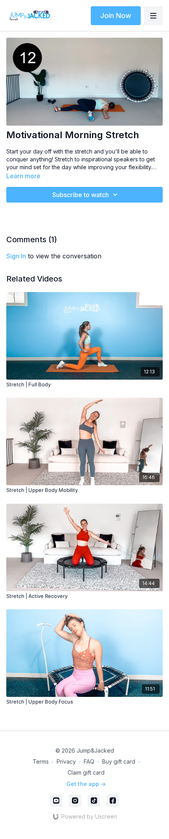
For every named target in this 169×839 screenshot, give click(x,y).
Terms (41, 761)
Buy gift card (118, 761)
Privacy (66, 761)
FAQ (89, 761)
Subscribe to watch (80, 195)
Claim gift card (86, 772)
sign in (16, 256)
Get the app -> (86, 784)
